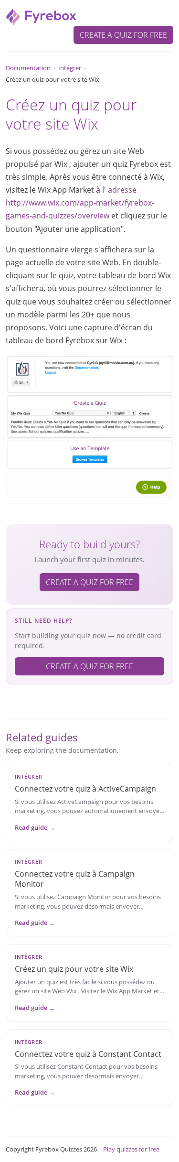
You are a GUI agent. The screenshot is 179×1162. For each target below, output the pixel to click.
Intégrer (69, 68)
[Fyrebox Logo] (41, 16)
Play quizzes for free (131, 1149)
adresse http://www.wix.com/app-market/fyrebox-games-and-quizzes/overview (80, 203)
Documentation (28, 68)
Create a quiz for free (123, 35)
